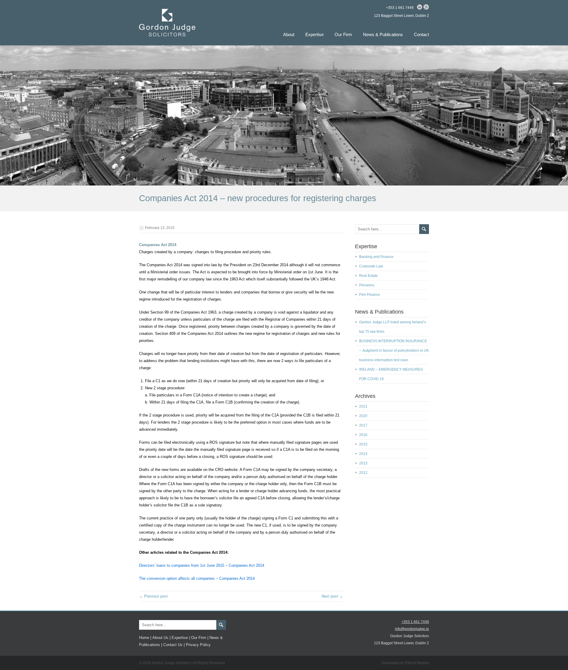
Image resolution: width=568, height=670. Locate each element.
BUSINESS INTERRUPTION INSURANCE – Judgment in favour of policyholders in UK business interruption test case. (394, 350)
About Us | (161, 637)
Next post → (332, 596)
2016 (363, 435)
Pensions (366, 285)
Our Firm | (199, 637)
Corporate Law (371, 266)
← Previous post (153, 596)
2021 (363, 406)
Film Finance (369, 295)
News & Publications (383, 34)
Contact (421, 34)
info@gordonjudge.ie (412, 629)
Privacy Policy (198, 644)
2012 (363, 473)
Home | (145, 637)
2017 (363, 425)
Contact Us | (174, 644)
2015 (363, 444)
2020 (363, 416)
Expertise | (181, 637)
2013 (363, 463)
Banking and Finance (376, 257)
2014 (363, 454)
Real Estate (368, 276)
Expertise (314, 34)
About (288, 34)
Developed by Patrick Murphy (405, 663)
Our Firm (343, 34)
